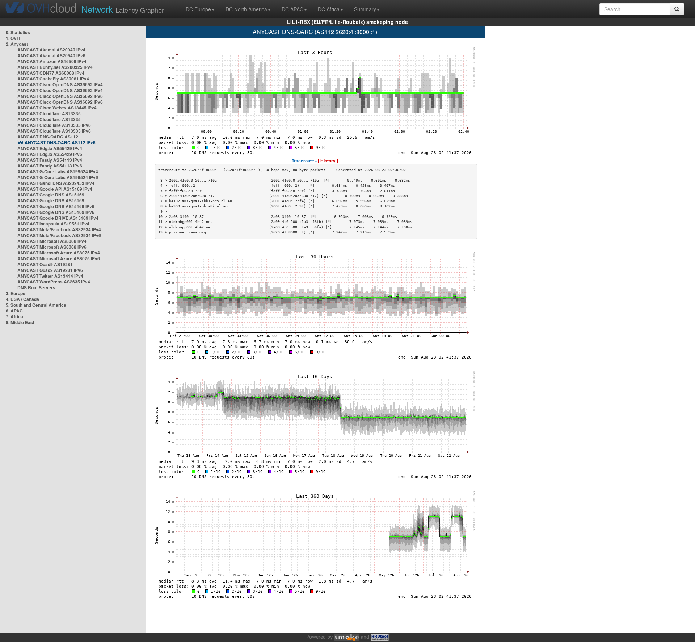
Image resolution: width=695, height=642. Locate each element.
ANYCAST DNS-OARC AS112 (47, 136)
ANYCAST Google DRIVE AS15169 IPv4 (57, 218)
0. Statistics (18, 32)
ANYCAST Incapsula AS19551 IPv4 (53, 223)
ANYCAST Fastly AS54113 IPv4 (49, 160)
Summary (365, 9)
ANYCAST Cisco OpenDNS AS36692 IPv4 (60, 84)
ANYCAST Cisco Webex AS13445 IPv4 (57, 107)
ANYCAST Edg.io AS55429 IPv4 (49, 148)
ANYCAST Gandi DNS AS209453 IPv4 (55, 183)
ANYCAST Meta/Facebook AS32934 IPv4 (59, 229)
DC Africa (329, 9)
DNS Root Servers (36, 287)
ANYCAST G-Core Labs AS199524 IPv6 (57, 177)
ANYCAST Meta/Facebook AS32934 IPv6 (59, 235)
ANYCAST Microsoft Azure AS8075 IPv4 (58, 252)
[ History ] (328, 160)
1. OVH (13, 38)
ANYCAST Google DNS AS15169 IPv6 (55, 206)
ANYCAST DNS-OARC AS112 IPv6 (60, 142)
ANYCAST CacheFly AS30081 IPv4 (53, 78)
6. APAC (14, 310)
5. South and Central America (36, 305)
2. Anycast (17, 44)
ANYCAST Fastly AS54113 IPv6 (49, 165)
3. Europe (15, 293)
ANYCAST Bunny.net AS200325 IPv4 (55, 67)
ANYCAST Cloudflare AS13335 (49, 113)
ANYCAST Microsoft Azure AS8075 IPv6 (58, 258)
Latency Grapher (122, 9)
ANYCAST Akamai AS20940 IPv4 (51, 49)
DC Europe (198, 9)
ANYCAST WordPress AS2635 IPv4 (53, 281)
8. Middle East (20, 322)
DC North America (246, 9)
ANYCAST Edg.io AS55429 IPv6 (49, 154)
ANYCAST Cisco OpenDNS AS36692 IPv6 (60, 96)
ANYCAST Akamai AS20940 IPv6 (51, 55)
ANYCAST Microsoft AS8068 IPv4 (52, 241)
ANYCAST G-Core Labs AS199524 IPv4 (57, 171)
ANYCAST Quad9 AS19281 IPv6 (50, 270)
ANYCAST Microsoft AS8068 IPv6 (52, 247)
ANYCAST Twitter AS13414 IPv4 (50, 276)
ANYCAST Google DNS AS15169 (50, 194)
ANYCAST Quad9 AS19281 (45, 264)
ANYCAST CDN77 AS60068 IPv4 (50, 73)
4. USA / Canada (22, 299)
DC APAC (292, 9)
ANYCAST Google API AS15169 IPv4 (54, 189)
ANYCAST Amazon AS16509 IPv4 (52, 61)
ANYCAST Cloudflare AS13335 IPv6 (54, 125)
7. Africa (14, 316)
